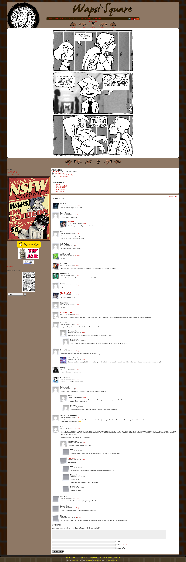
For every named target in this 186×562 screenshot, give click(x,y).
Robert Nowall (66, 313)
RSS (137, 18)
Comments (93, 25)
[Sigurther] (55, 305)
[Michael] (65, 408)
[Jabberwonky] (55, 256)
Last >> (112, 27)
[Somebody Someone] (55, 418)
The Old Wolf (65, 293)
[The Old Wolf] (55, 298)
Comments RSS (173, 196)
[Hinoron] (63, 227)
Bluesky (75, 18)
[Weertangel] (55, 276)
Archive (90, 18)
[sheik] (63, 398)
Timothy (70, 175)
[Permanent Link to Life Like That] (28, 291)
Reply (78, 205)
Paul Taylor (56, 172)
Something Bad (61, 186)
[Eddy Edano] (55, 215)
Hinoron (71, 221)
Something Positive (13, 174)
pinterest (132, 18)
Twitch (83, 18)
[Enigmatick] (55, 389)
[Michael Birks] (63, 360)
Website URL (120, 548)
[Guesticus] (55, 325)
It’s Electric (60, 191)
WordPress (89, 560)
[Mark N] (55, 205)
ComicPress (97, 560)
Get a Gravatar (127, 545)
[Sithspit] (55, 370)
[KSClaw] (55, 266)
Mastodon (10, 266)
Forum (98, 18)
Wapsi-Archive (59, 173)
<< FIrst (68, 164)
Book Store (65, 18)
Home (49, 18)
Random (88, 164)
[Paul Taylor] (63, 463)
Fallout (58, 184)
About (56, 18)
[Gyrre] (55, 285)
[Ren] (55, 234)
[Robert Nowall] (55, 318)
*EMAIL (123, 545)
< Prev (83, 27)
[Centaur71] (55, 498)
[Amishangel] (55, 379)
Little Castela (60, 189)
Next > (102, 27)
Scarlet (66, 175)
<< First (73, 27)
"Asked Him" (93, 21)
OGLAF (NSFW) (12, 173)
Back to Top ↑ (114, 560)
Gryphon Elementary (63, 176)
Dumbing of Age (13, 171)
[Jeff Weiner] (55, 246)
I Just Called (60, 188)
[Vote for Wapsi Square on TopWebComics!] (28, 263)
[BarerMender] (63, 333)
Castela (61, 175)
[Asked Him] (93, 156)
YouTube (135, 18)
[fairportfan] (55, 508)
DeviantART (129, 18)
